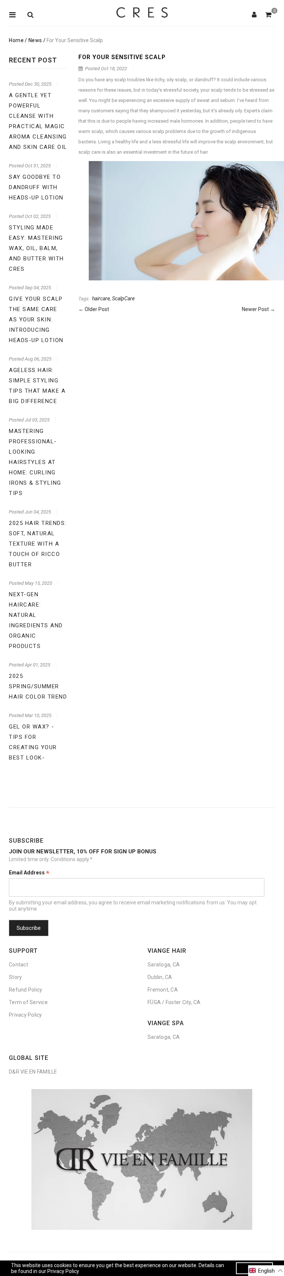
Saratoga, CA (164, 965)
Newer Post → (258, 309)
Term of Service (28, 1002)
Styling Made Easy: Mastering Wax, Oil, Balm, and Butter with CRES (36, 248)
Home (16, 40)
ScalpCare (123, 298)
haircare (101, 298)
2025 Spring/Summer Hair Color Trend (38, 686)
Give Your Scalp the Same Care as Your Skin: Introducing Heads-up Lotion (36, 320)
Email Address (29, 873)
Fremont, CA (163, 990)
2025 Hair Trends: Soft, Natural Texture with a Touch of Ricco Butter (38, 544)
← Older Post (93, 309)
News (35, 40)
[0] (268, 15)
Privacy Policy (25, 1015)
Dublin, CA (160, 977)
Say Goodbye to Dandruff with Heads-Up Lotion (36, 187)
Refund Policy (25, 990)
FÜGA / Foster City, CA (174, 1002)
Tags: (84, 298)
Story (15, 977)
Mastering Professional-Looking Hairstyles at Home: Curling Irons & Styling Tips (35, 462)
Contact (18, 965)
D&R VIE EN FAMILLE (33, 1072)
